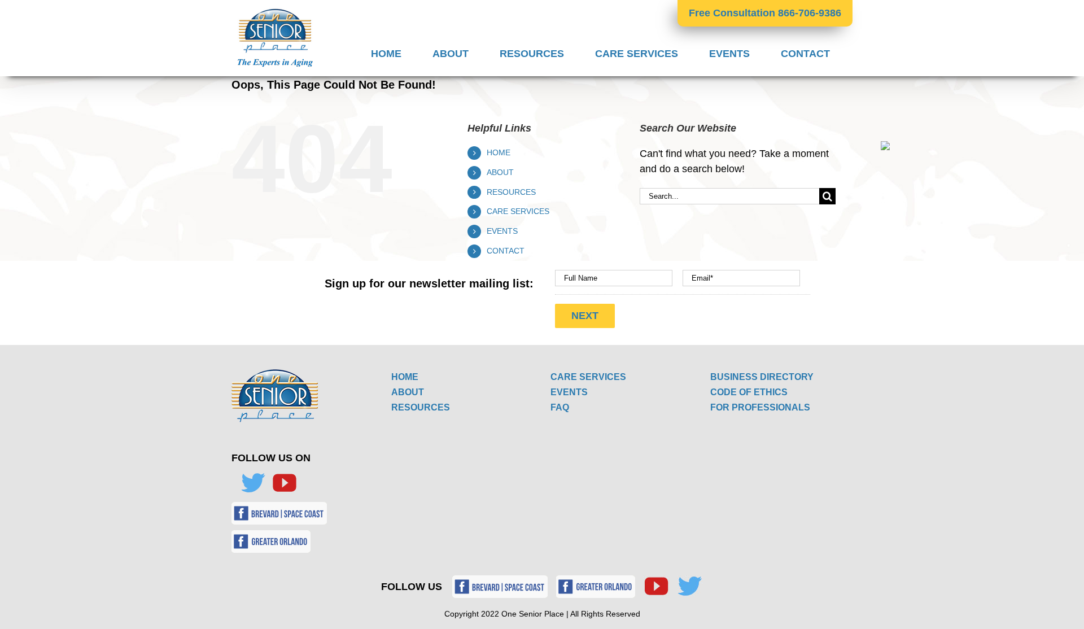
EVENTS (502, 230)
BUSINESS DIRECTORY (762, 377)
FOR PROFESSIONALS (760, 407)
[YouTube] (284, 482)
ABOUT (500, 172)
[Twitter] (253, 482)
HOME (498, 152)
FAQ (559, 407)
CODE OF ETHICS (749, 392)
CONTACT (505, 250)
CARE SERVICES (518, 211)
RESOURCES (511, 191)
